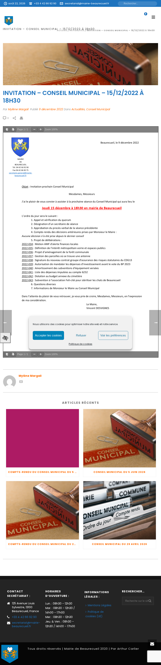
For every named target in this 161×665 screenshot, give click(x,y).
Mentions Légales (99, 605)
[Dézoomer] (34, 129)
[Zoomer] (41, 129)
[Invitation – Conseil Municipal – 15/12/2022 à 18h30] (80, 64)
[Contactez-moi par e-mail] (21, 382)
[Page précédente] (7, 129)
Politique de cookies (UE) (94, 614)
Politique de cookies (80, 344)
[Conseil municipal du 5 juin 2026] (119, 438)
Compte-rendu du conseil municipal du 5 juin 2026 (43, 472)
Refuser (81, 335)
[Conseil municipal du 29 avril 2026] (119, 510)
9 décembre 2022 (51, 109)
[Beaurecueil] (10, 653)
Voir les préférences (113, 335)
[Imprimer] (23, 118)
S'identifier (107, 10)
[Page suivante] (13, 129)
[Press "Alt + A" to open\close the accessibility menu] (5, 337)
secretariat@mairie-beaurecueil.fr (87, 3)
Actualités (78, 109)
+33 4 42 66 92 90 (45, 3)
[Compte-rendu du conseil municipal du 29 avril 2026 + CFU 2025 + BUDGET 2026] (42, 510)
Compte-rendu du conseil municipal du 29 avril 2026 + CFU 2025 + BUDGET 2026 (43, 544)
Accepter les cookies (48, 335)
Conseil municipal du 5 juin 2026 (119, 472)
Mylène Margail (18, 109)
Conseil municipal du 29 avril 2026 (119, 544)
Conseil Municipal (98, 109)
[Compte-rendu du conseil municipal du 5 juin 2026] (42, 438)
